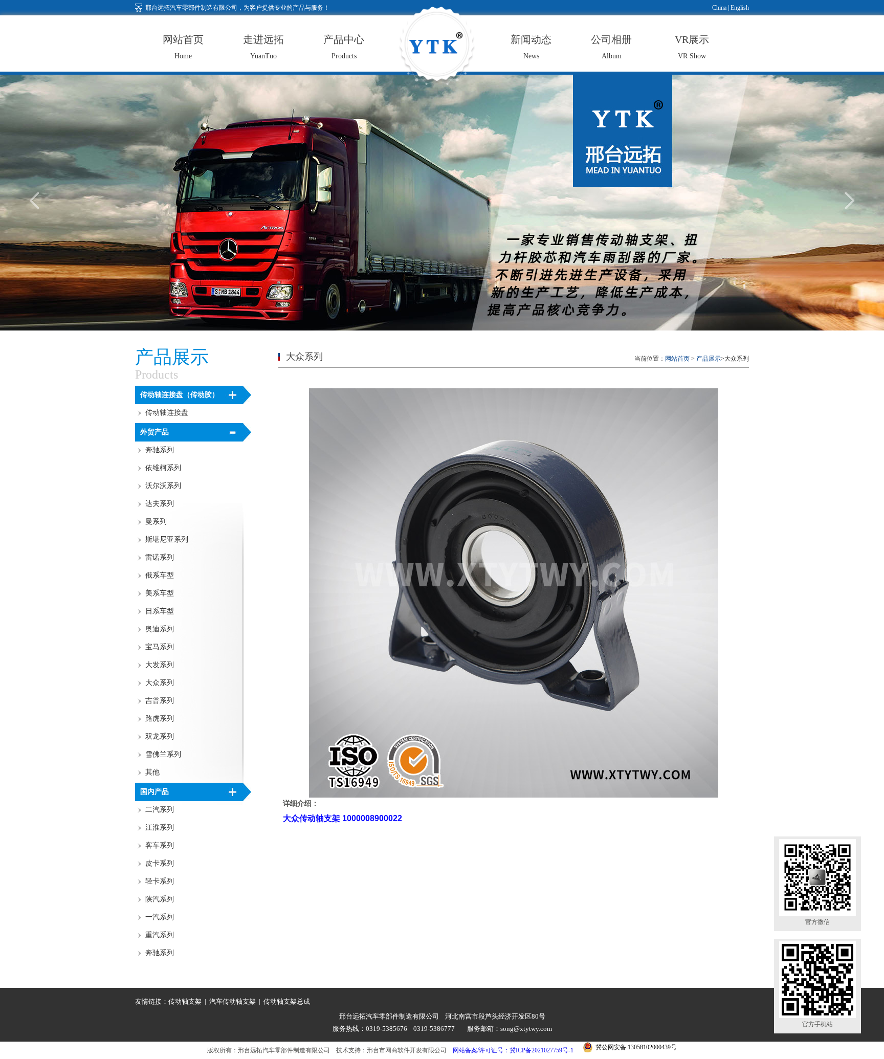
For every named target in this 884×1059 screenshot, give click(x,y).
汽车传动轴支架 (232, 1001)
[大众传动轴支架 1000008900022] (513, 795)
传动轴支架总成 (286, 1001)
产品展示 (708, 358)
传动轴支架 (185, 1001)
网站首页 (677, 358)
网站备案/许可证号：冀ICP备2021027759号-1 (513, 1050)
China (719, 7)
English (739, 7)
